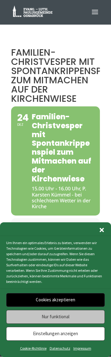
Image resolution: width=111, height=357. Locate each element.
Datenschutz (60, 348)
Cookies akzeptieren (55, 300)
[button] (102, 230)
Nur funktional (55, 316)
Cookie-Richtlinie (33, 348)
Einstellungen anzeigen (55, 333)
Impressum (82, 348)
